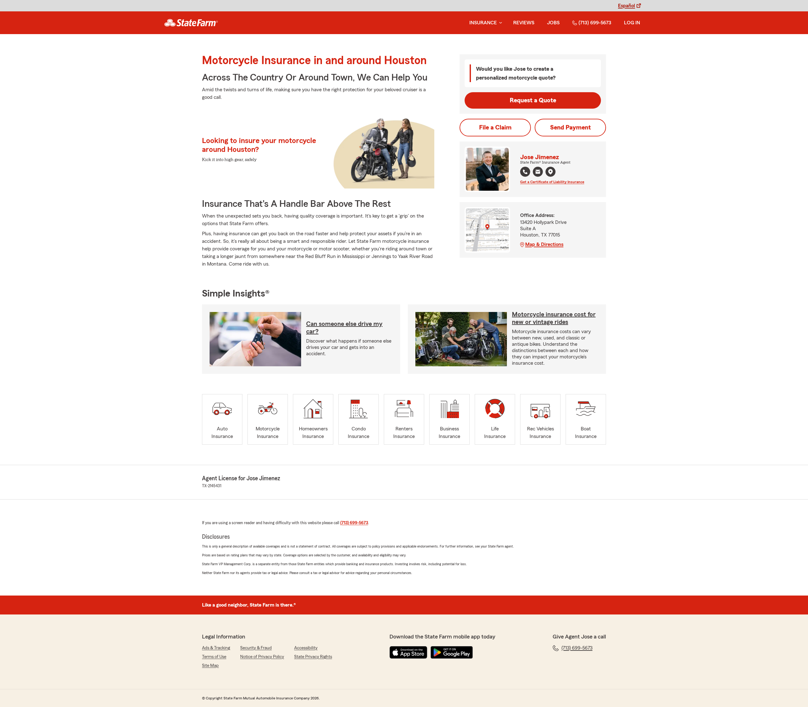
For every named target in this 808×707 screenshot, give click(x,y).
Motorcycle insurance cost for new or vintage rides (554, 318)
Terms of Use (214, 657)
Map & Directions (544, 244)
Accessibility (306, 648)
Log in (632, 22)
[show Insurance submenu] (499, 23)
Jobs (553, 22)
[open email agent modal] (538, 172)
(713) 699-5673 (595, 22)
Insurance (483, 22)
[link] (191, 22)
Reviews (523, 22)
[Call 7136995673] (525, 172)
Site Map (210, 665)
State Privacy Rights (313, 657)
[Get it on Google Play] (452, 652)
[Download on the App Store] (408, 652)
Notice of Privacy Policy (262, 657)
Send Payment (570, 127)
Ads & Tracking (216, 648)
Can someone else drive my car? (344, 328)
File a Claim (495, 127)
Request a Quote (533, 100)
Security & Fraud (256, 648)
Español (626, 5)
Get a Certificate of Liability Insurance (552, 182)
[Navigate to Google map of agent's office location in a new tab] (550, 172)
